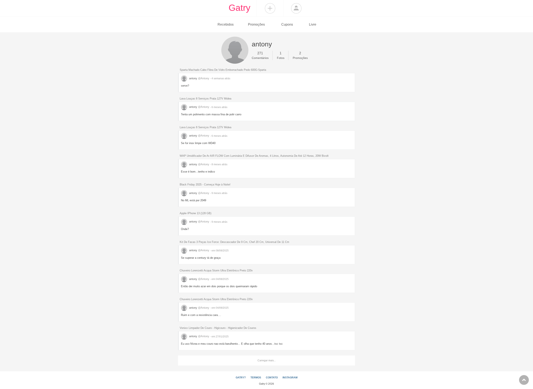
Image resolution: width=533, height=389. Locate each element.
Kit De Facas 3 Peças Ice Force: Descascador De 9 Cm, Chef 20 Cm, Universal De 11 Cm (234, 242)
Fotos (280, 55)
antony (198, 78)
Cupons (287, 24)
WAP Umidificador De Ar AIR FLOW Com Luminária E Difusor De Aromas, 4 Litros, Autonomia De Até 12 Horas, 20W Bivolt (254, 155)
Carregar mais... (267, 360)
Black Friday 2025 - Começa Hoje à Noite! (205, 184)
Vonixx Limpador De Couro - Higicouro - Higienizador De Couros (218, 327)
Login (296, 8)
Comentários (260, 55)
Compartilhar (270, 8)
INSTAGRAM (290, 377)
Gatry (239, 8)
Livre (312, 24)
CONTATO (272, 377)
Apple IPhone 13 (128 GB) (195, 213)
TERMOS (255, 377)
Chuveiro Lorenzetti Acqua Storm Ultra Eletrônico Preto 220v (216, 270)
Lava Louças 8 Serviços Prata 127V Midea (205, 98)
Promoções (256, 24)
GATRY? (241, 377)
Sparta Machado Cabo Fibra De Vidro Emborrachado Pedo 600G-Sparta (223, 69)
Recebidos (226, 24)
